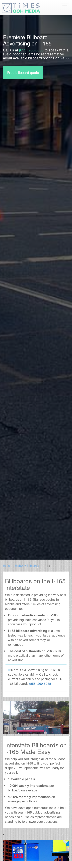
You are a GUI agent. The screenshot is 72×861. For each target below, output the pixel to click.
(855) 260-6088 (31, 49)
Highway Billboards (27, 566)
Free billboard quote (23, 72)
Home (7, 566)
